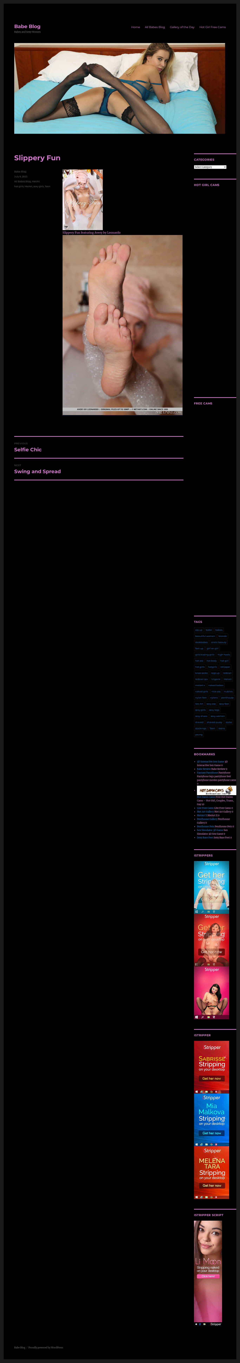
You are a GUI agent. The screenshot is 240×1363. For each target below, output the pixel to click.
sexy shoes (201, 716)
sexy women (218, 716)
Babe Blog (27, 26)
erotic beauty (218, 642)
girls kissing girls (204, 654)
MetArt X (202, 815)
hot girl (224, 660)
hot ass (199, 660)
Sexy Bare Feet (205, 837)
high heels (224, 654)
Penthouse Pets (205, 826)
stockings (200, 728)
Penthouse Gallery (207, 819)
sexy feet (224, 703)
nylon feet (201, 697)
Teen (47, 186)
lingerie (215, 679)
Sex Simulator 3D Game (210, 830)
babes (218, 630)
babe (209, 630)
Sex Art (199, 703)
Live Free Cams (205, 808)
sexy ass (211, 703)
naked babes (215, 685)
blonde (223, 636)
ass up (198, 630)
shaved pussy (214, 722)
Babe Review (204, 769)
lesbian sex (201, 679)
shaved (199, 722)
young (199, 734)
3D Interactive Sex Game (210, 761)
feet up (199, 648)
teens (222, 728)
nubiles (228, 691)
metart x (200, 685)
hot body (212, 660)
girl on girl (213, 648)
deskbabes (201, 642)
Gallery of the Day (182, 27)
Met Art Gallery (205, 811)
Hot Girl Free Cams (212, 27)
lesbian (227, 673)
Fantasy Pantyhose (207, 772)
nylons (214, 697)
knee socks (201, 673)
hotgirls (212, 666)
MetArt (36, 181)
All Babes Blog (155, 27)
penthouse (227, 697)
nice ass (216, 691)
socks (229, 722)
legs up (215, 673)
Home (135, 27)
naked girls (201, 691)
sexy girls (38, 186)
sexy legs (214, 709)
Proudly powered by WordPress (45, 1347)
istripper (225, 666)
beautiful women (205, 636)
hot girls (19, 186)
